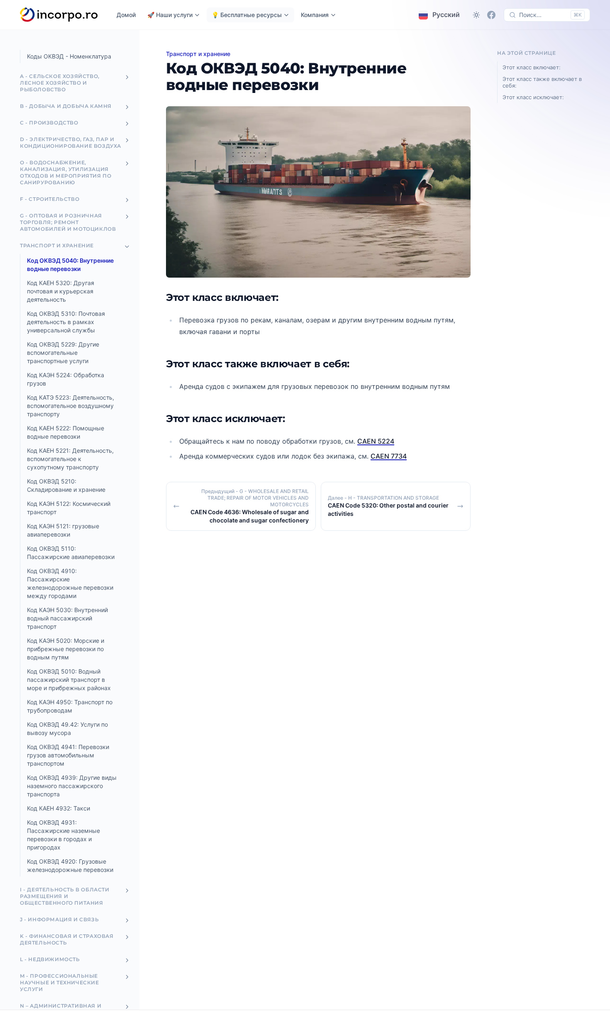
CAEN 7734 (389, 456)
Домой (126, 14)
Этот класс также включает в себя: (542, 82)
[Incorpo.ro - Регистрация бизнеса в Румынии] (59, 14)
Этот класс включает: (532, 67)
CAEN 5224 (375, 441)
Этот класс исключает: (533, 97)
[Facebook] (491, 14)
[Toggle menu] (127, 77)
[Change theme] (476, 15)
